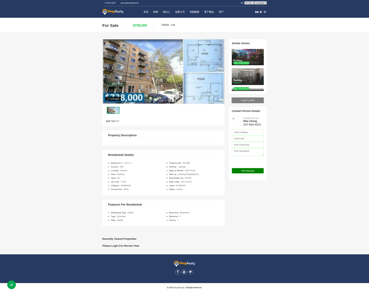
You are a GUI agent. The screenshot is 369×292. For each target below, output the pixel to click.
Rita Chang (250, 121)
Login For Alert (247, 100)
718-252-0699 (110, 3)
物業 (155, 12)
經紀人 (166, 12)
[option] (163, 71)
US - (242, 3)
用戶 (221, 12)
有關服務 (194, 12)
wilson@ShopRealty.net (130, 3)
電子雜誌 (209, 12)
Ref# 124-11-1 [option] (112, 121)
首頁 (146, 12)
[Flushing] (248, 89)
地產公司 (180, 12)
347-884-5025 (252, 124)
